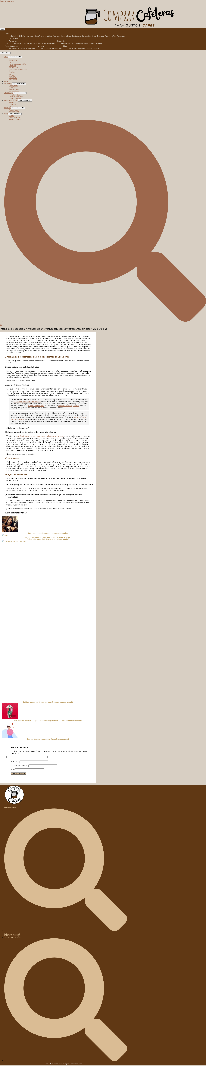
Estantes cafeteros (81, 43)
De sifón (112, 36)
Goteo (94, 36)
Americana (56, 36)
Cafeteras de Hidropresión (81, 36)
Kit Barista (28, 43)
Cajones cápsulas (95, 43)
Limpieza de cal (80, 48)
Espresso (30, 36)
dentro (76, 417)
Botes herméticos (67, 43)
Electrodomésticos (11, 46)
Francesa (100, 36)
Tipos (7, 34)
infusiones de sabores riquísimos (27, 402)
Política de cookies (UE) (12, 936)
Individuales (21, 36)
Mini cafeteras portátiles (43, 36)
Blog (65, 46)
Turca (106, 36)
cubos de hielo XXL (36, 406)
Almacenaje (60, 41)
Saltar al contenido (7, 1)
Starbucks (40, 46)
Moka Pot (12, 36)
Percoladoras (66, 36)
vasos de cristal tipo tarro (68, 406)
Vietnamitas (121, 36)
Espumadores (31, 48)
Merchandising (57, 48)
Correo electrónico (19, 765)
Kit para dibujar (49, 43)
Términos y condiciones (12, 937)
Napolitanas (13, 38)
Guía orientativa (10, 808)
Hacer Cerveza (38, 43)
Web (13, 769)
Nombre (15, 762)
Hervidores (13, 48)
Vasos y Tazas (46, 48)
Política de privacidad (12, 934)
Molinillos (21, 48)
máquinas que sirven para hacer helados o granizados (41, 436)
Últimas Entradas (92, 48)
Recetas (70, 48)
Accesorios (13, 41)
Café (6, 43)
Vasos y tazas (18, 43)
